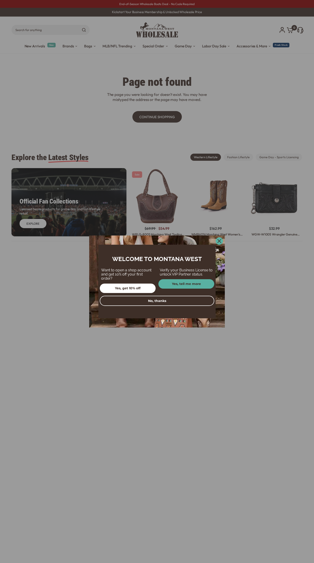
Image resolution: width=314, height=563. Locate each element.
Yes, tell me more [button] (186, 284)
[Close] (219, 241)
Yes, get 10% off (127, 288)
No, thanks (157, 301)
